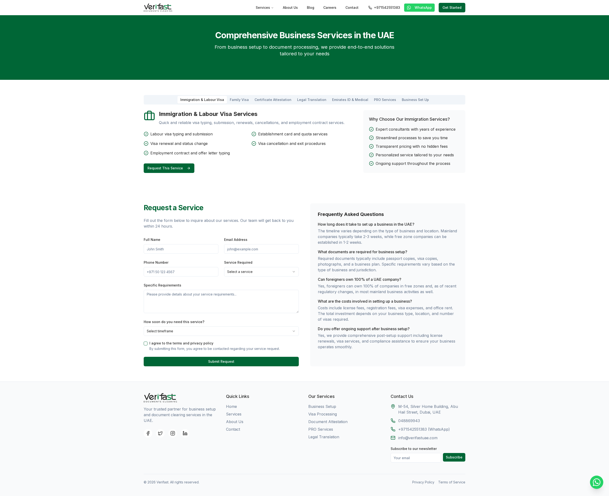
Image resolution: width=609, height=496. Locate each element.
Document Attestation (328, 421)
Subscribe (454, 457)
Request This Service (165, 168)
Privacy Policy (423, 482)
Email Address (235, 240)
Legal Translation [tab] (311, 100)
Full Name (152, 240)
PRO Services (320, 429)
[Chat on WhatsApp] (596, 483)
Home (231, 406)
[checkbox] (145, 343)
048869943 (409, 420)
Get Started (452, 7)
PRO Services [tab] (385, 100)
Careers (329, 7)
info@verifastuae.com (417, 437)
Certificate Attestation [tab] (273, 100)
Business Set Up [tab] (415, 100)
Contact (352, 7)
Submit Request (221, 361)
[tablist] (304, 100)
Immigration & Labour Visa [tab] (202, 100)
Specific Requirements (162, 285)
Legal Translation (323, 436)
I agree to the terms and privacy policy (181, 343)
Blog (310, 7)
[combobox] (261, 272)
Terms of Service (451, 482)
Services (263, 7)
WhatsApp (423, 7)
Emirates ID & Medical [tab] (350, 100)
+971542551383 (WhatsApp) (424, 429)
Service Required (238, 262)
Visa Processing (322, 414)
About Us (290, 7)
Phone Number (156, 262)
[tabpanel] (304, 141)
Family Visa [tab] (239, 100)
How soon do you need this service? (174, 322)
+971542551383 (387, 7)
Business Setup (322, 406)
